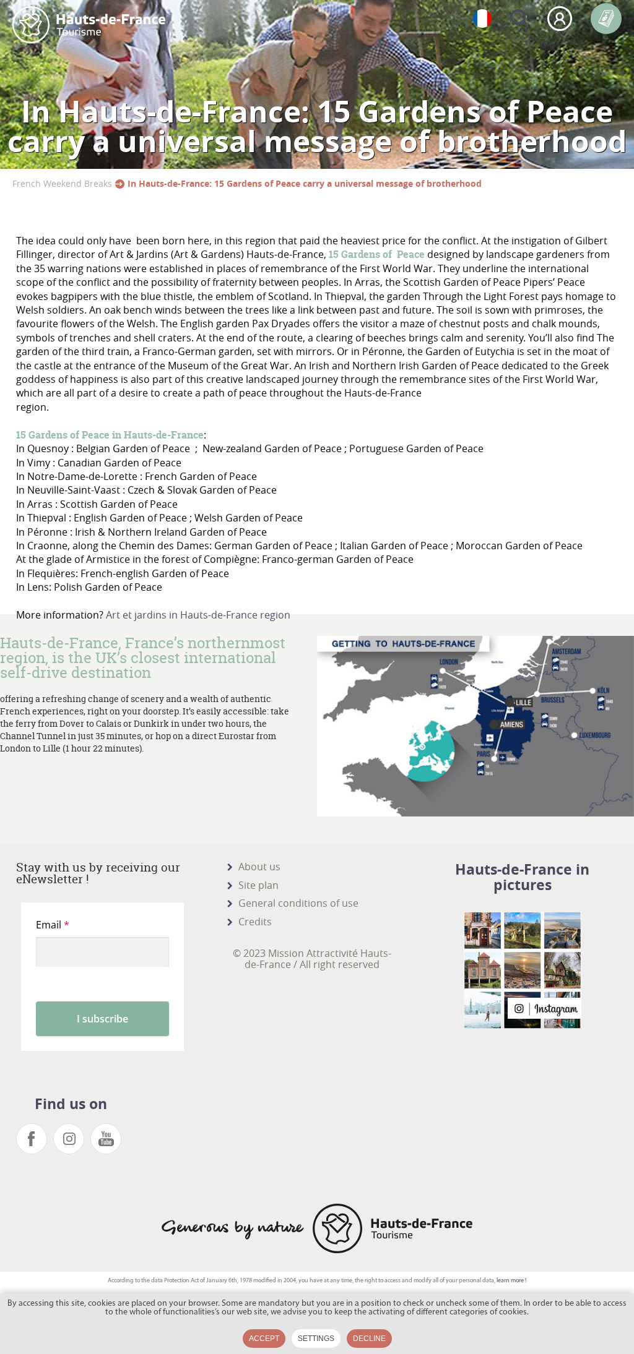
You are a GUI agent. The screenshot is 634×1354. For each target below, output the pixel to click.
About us (259, 866)
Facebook (31, 1138)
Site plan (258, 885)
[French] (482, 18)
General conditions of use (298, 903)
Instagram (68, 1138)
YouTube (105, 1138)
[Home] (88, 24)
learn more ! (511, 1280)
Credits (255, 921)
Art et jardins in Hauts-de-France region (198, 615)
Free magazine (606, 18)
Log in (559, 18)
